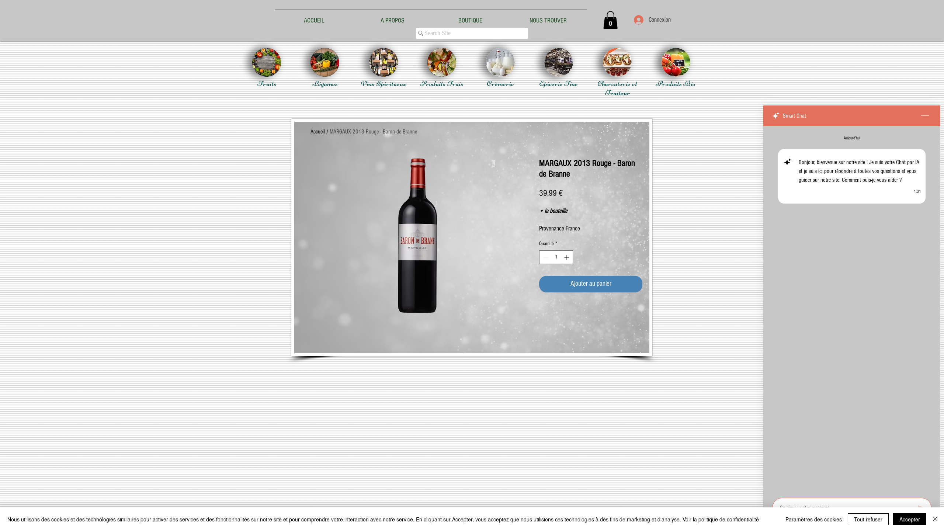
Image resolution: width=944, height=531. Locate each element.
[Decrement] (544, 257)
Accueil (317, 131)
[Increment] (567, 257)
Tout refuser (868, 519)
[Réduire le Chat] (925, 116)
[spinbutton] (556, 257)
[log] (851, 309)
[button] (610, 20)
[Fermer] (935, 519)
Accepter (909, 519)
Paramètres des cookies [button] (813, 519)
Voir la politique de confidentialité (721, 519)
